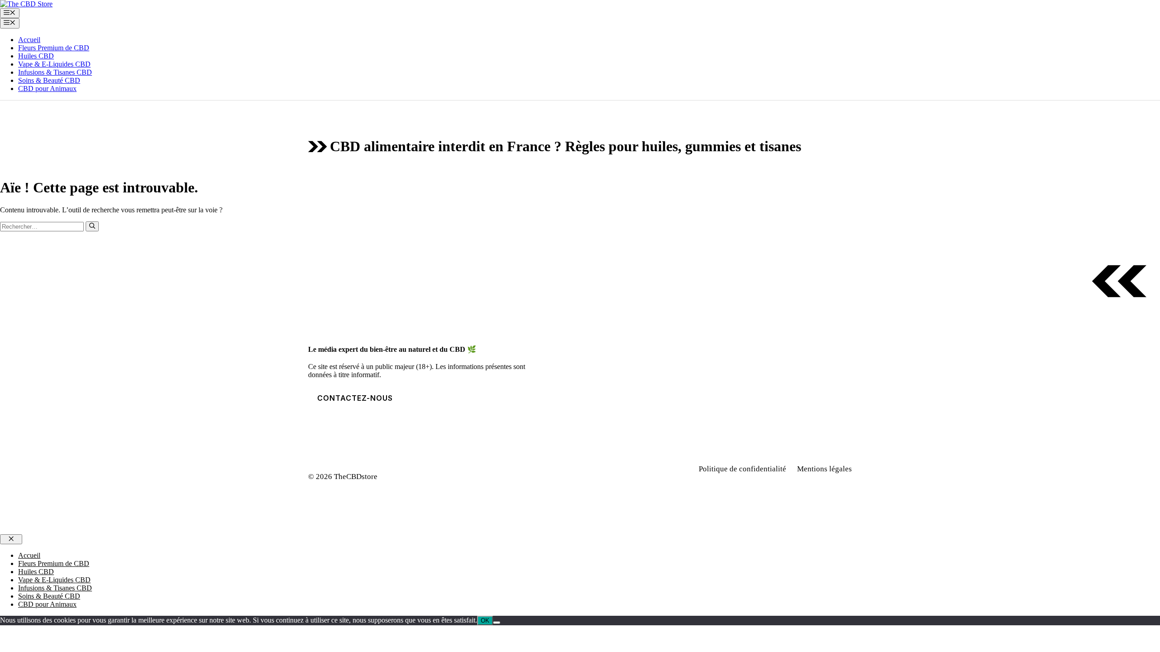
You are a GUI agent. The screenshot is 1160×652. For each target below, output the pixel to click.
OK (485, 620)
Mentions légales (824, 469)
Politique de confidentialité (742, 469)
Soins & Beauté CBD (49, 80)
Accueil (29, 39)
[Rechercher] (92, 226)
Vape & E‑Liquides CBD (54, 64)
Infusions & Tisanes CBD (55, 72)
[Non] (496, 622)
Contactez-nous (355, 398)
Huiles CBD (36, 56)
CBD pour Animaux (47, 88)
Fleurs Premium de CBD (53, 48)
